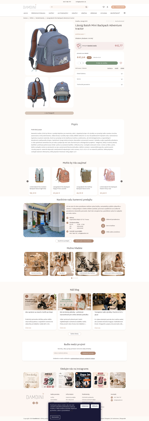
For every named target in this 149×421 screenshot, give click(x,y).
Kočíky (52, 397)
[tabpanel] (36, 264)
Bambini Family (92, 46)
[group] (39, 181)
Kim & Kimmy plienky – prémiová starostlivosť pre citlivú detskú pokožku (74, 313)
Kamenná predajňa (70, 397)
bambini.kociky (34, 403)
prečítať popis (79, 34)
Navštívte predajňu (63, 241)
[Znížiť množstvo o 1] (78, 63)
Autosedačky (54, 400)
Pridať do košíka (101, 63)
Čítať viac (28, 328)
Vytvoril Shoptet (105, 419)
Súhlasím (95, 406)
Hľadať (86, 7)
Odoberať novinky (88, 353)
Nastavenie (55, 417)
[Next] (125, 265)
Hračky (52, 402)
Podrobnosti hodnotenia (115, 21)
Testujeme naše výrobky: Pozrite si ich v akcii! (109, 313)
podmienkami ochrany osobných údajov (83, 359)
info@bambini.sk (83, 233)
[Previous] (24, 265)
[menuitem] (26, 13)
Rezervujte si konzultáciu (83, 241)
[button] (39, 192)
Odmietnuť (85, 406)
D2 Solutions (115, 419)
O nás (67, 402)
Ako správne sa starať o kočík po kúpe (39, 312)
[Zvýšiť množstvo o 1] (83, 63)
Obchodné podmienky (88, 397)
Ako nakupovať (70, 400)
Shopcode (123, 419)
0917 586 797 (73, 233)
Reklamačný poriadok (87, 402)
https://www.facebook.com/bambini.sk (37, 403)
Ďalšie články (75, 334)
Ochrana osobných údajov (89, 400)
